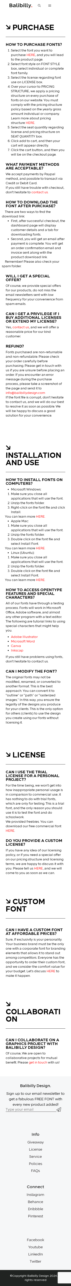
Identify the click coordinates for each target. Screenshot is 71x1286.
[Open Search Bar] (39, 5)
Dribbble (35, 1209)
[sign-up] (58, 1110)
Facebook (35, 1240)
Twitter (35, 1261)
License (35, 1149)
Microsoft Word (23, 641)
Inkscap (17, 650)
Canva (16, 646)
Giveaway (35, 1142)
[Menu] (49, 5)
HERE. (40, 516)
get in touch (38, 1062)
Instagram (35, 1195)
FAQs (35, 1171)
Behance (35, 1202)
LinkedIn (35, 1254)
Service (35, 1157)
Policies (35, 1164)
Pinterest (35, 1216)
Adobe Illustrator (24, 637)
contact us (20, 327)
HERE (31, 55)
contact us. (39, 192)
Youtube (35, 1247)
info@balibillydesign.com (25, 393)
